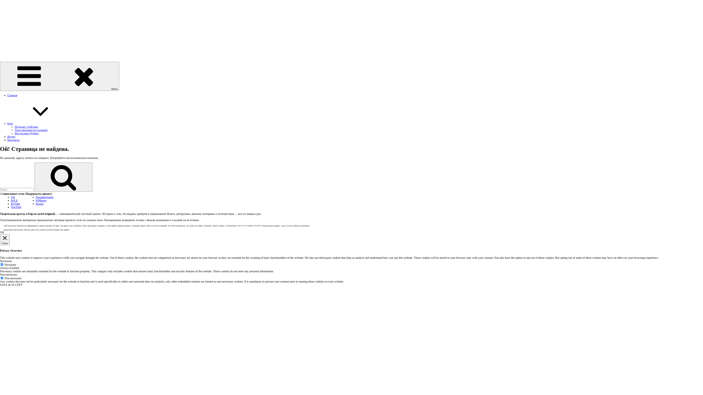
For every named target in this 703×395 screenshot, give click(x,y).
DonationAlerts (44, 197)
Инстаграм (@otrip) (27, 133)
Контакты (13, 140)
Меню (114, 89)
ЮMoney (41, 200)
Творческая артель (11, 50)
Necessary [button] (6, 261)
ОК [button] (2, 232)
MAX (14, 200)
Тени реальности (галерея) (31, 130)
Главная (12, 95)
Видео (11, 136)
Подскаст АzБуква (26, 126)
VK (13, 197)
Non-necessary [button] (8, 274)
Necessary (10, 264)
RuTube (15, 203)
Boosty (40, 203)
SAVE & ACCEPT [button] (11, 284)
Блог (10, 123)
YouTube (16, 207)
